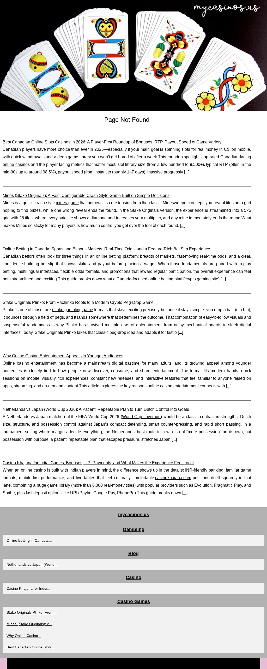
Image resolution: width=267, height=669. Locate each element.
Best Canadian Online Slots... (31, 647)
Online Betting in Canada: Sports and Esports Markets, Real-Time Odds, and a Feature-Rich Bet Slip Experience (106, 249)
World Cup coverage (141, 416)
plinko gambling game (72, 310)
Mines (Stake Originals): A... (29, 624)
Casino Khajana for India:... (29, 588)
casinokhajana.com (173, 477)
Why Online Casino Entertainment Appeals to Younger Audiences (63, 356)
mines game (67, 203)
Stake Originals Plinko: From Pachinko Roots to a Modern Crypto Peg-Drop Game (78, 302)
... (186, 172)
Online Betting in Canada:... (29, 540)
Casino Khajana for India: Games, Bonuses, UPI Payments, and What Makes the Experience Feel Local (98, 463)
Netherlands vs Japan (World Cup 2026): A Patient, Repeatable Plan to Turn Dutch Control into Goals (96, 409)
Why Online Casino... (24, 636)
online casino (15, 164)
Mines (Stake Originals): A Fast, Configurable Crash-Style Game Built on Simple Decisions (86, 195)
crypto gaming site (201, 279)
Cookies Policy (160, 663)
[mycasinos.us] (133, 55)
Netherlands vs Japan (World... (32, 564)
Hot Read (139, 663)
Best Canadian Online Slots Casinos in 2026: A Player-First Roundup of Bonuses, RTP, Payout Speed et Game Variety (112, 142)
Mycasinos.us (118, 663)
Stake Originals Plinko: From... (32, 612)
